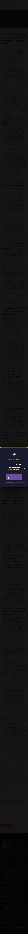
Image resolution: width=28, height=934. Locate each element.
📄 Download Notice (14, 478)
